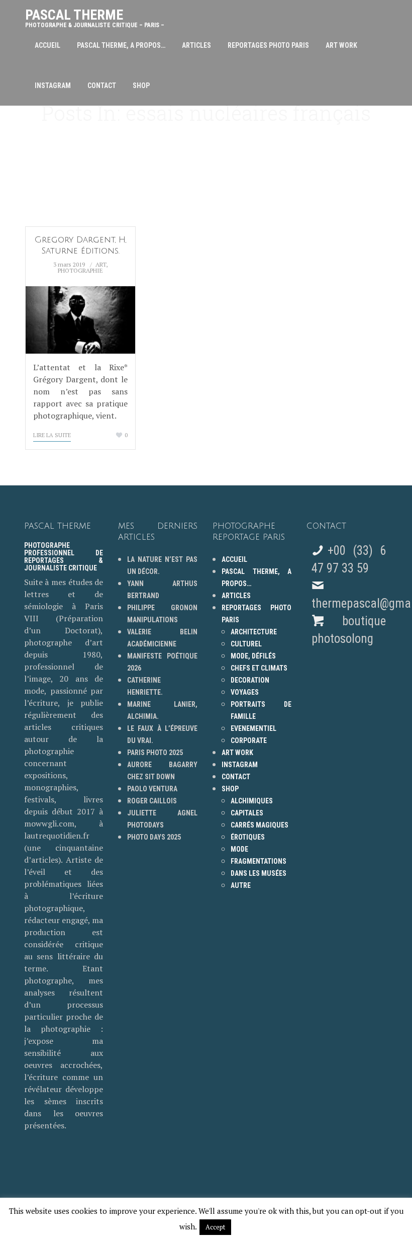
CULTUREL (246, 644)
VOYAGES (245, 692)
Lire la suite (52, 435)
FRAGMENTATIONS (258, 861)
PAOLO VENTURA (152, 789)
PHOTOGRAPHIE (80, 270)
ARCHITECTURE (254, 632)
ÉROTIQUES (248, 837)
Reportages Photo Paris (268, 45)
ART (100, 264)
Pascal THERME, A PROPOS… (121, 45)
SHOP (141, 85)
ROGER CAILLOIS (152, 801)
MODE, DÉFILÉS (253, 656)
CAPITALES (247, 813)
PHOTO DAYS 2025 (154, 837)
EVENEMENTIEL (253, 728)
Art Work (341, 45)
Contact (101, 85)
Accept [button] (215, 1226)
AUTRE (241, 885)
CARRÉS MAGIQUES (259, 825)
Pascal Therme (94, 16)
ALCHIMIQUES (252, 801)
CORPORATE (249, 740)
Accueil (47, 45)
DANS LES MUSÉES (258, 873)
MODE (239, 849)
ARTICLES (196, 45)
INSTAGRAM (53, 85)
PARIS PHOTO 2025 (155, 753)
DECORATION (250, 680)
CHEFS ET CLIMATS (259, 668)
